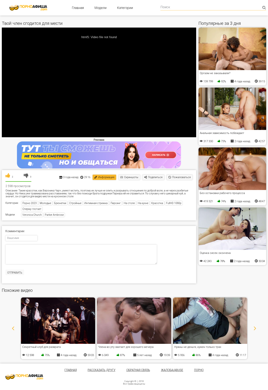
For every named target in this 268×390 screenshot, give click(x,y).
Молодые (45, 203)
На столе (129, 203)
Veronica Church (32, 214)
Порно (199, 370)
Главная (78, 8)
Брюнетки (60, 203)
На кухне (143, 203)
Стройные (75, 203)
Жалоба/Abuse (172, 370)
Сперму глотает (31, 209)
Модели (100, 8)
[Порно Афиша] (24, 377)
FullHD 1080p (173, 203)
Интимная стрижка (96, 203)
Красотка (157, 203)
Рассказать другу (101, 370)
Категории (125, 8)
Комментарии (14, 231)
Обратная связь (138, 370)
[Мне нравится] (7, 177)
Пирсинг (116, 203)
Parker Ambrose (54, 214)
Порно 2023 (29, 203)
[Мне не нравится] (26, 177)
